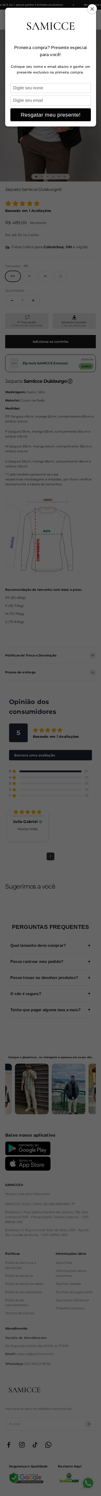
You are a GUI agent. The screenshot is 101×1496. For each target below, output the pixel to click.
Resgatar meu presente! (51, 115)
